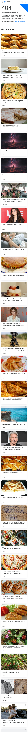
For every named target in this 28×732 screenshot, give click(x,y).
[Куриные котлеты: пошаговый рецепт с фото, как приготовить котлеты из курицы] (14, 616)
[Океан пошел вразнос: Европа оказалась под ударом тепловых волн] (14, 417)
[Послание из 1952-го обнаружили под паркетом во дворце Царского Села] (14, 516)
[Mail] (5, 2)
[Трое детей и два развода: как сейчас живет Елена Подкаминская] (14, 318)
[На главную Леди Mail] (8, 2)
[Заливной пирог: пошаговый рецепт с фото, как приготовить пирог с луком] (14, 268)
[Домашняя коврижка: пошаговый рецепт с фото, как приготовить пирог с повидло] (14, 492)
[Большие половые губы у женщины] (14, 244)
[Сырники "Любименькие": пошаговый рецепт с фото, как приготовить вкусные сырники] (14, 368)
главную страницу (19, 21)
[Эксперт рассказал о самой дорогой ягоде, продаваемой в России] (14, 641)
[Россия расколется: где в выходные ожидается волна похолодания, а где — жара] (14, 343)
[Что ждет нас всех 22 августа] (14, 144)
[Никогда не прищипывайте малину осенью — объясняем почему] (14, 665)
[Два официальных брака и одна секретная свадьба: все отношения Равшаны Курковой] (14, 219)
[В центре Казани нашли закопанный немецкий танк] (14, 690)
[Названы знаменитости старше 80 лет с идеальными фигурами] (14, 442)
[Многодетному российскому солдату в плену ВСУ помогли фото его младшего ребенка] (14, 194)
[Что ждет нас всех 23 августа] (14, 169)
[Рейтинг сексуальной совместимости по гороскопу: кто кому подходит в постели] (14, 715)
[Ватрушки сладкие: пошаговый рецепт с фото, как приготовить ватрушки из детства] (14, 591)
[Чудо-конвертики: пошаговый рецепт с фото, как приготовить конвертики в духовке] (14, 45)
